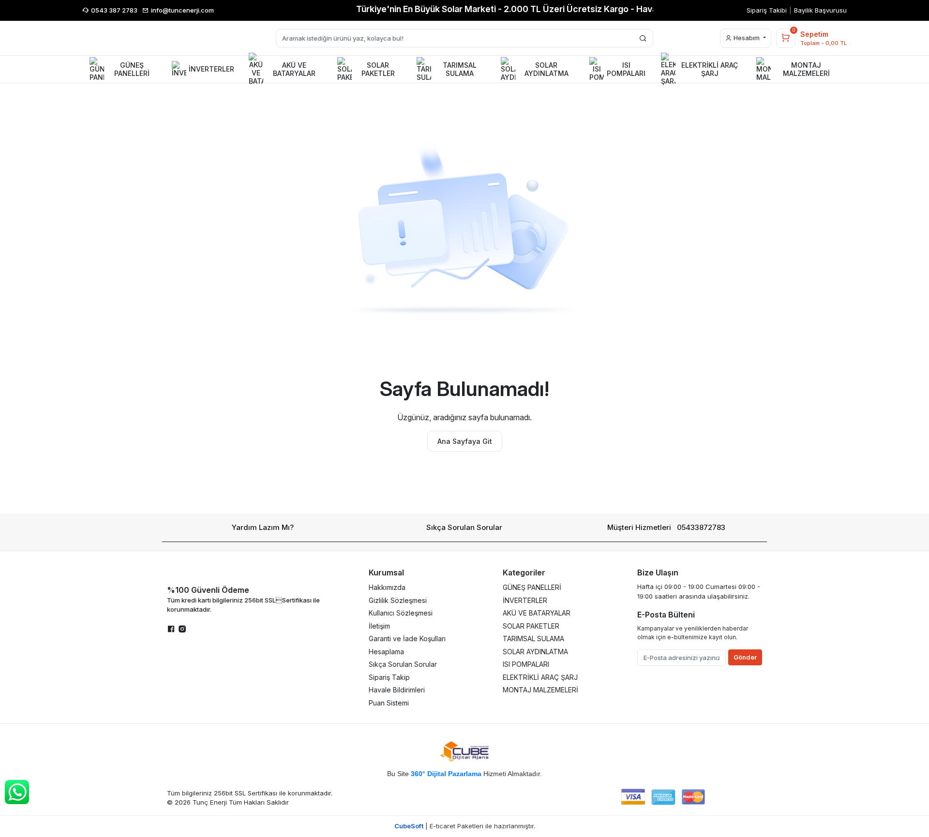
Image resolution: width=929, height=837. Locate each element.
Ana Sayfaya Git (464, 441)
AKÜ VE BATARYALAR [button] (294, 69)
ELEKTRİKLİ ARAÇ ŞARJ (540, 677)
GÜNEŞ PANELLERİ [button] (132, 69)
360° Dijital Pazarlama (446, 774)
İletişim (379, 626)
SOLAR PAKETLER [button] (378, 69)
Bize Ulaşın (657, 572)
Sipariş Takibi (767, 10)
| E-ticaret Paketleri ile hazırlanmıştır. (464, 826)
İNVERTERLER (525, 600)
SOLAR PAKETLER (531, 626)
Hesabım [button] (747, 38)
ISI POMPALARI (526, 664)
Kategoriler (524, 572)
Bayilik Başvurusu (820, 10)
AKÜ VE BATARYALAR (536, 613)
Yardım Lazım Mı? (263, 527)
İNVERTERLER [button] (211, 69)
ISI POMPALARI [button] (626, 69)
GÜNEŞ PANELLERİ (532, 587)
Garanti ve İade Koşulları (407, 638)
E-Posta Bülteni (666, 614)
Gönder (745, 657)
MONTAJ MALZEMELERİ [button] (806, 69)
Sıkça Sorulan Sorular (464, 527)
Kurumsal (386, 572)
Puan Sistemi (389, 703)
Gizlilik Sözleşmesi (398, 600)
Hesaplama (386, 651)
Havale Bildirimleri (397, 690)
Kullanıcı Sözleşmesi (401, 613)
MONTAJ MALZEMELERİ (540, 690)
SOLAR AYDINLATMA (535, 651)
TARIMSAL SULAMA (533, 638)
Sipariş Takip (389, 677)
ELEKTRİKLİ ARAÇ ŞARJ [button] (709, 69)
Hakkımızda (387, 587)
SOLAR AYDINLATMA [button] (546, 69)
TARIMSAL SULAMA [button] (460, 69)
